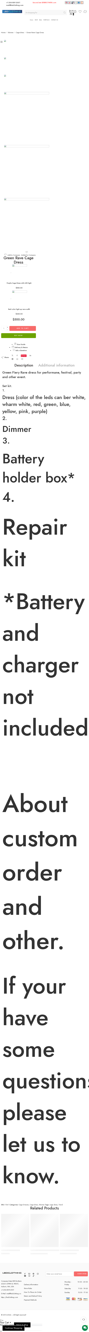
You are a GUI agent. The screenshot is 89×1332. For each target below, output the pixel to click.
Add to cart (23, 328)
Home (31, 20)
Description (23, 365)
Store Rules (28, 1288)
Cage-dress (20, 32)
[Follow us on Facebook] (25, 1274)
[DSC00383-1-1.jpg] (26, 171)
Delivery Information (31, 1284)
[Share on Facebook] (17, 356)
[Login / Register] (75, 11)
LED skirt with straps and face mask (45, 1250)
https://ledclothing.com (9, 1297)
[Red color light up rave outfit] (11, 299)
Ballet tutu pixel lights (10, 1250)
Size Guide (20, 344)
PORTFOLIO (46, 20)
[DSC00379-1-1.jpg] (11, 48)
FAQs (40, 20)
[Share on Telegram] (12, 359)
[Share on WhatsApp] (17, 359)
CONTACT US (54, 20)
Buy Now (18, 335)
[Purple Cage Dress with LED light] (11, 273)
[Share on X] (12, 356)
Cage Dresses (24, 1204)
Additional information (56, 365)
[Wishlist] (26, 252)
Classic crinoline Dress (69, 1250)
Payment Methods (30, 1300)
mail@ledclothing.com (14, 5)
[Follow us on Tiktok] (33, 1276)
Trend (61, 1204)
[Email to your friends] (22, 359)
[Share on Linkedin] (30, 356)
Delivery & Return (21, 347)
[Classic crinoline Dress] (74, 1230)
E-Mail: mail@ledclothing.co (11, 1293)
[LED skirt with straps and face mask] (44, 1230)
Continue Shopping (13, 1328)
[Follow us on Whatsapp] (29, 1276)
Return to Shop (22, 1325)
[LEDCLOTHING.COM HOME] (12, 11)
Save (24, 356)
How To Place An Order (33, 1292)
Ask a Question (21, 350)
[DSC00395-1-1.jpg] (26, 224)
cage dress (53, 1204)
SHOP (36, 20)
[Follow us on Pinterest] (33, 1274)
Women (10, 32)
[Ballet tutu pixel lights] (15, 1230)
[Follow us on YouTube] (25, 1276)
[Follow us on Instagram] (38, 1274)
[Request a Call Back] (83, 1319)
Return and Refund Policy (33, 1296)
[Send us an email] (29, 1274)
